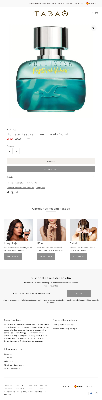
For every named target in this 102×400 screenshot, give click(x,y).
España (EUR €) (83, 386)
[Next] (70, 3)
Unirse (79, 293)
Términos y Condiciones (14, 365)
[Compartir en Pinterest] (17, 193)
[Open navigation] (15, 13)
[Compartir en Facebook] (8, 193)
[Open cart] (96, 13)
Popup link (40, 188)
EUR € (92, 3)
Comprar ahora (50, 169)
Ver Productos (13, 256)
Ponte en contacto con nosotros (20, 188)
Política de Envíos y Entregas (65, 328)
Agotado (51, 161)
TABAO (30, 392)
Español (78, 3)
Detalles (10, 177)
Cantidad (11, 146)
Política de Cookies (12, 369)
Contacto (8, 358)
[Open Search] (92, 13)
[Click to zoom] (94, 28)
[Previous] (32, 3)
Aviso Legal (9, 361)
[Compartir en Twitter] (12, 193)
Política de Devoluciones (63, 325)
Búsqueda (8, 354)
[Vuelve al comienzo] (96, 392)
